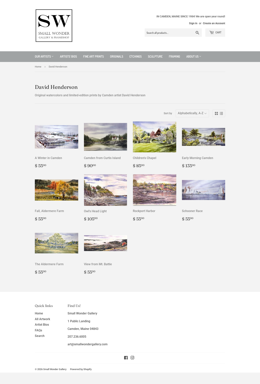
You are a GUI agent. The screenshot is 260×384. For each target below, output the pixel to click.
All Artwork (42, 319)
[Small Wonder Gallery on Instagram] (132, 358)
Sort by (168, 113)
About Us (192, 56)
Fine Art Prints (93, 56)
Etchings (135, 56)
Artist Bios (42, 324)
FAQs (38, 330)
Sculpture (155, 56)
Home (38, 66)
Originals (116, 56)
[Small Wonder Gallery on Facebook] (126, 358)
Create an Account (214, 23)
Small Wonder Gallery (54, 369)
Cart (218, 32)
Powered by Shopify (81, 369)
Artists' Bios (68, 56)
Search (40, 336)
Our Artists (43, 56)
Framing (174, 56)
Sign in (193, 23)
